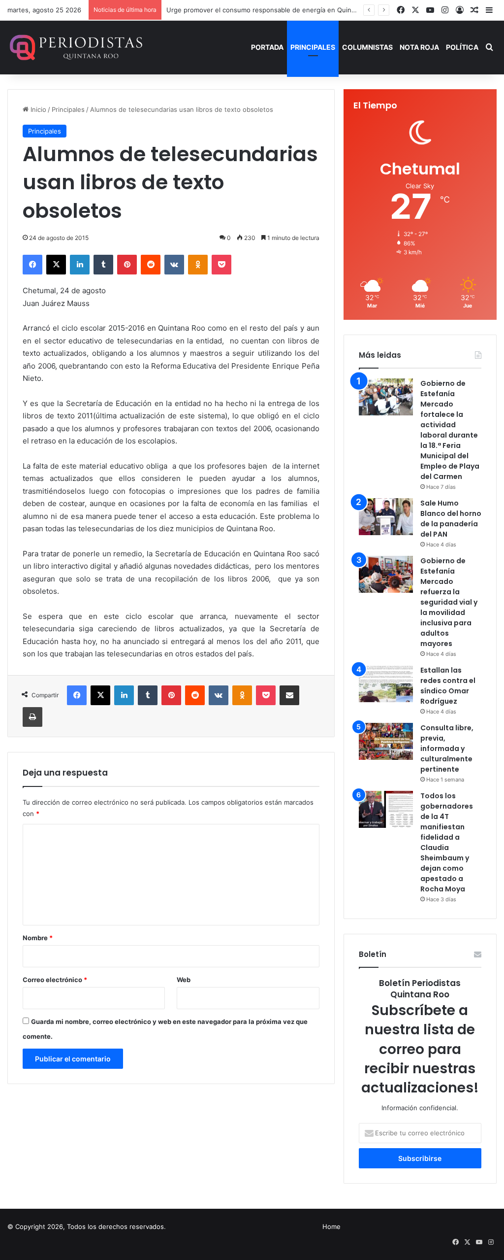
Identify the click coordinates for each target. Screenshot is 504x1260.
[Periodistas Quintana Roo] (75, 47)
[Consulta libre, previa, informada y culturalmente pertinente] (386, 741)
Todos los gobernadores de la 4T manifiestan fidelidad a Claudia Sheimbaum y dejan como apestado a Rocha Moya (446, 842)
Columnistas (367, 47)
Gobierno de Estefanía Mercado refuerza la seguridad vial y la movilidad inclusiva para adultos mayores (448, 602)
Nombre (38, 938)
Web (183, 980)
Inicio (37, 109)
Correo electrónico (55, 980)
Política (462, 47)
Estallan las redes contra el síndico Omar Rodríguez (447, 685)
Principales (312, 47)
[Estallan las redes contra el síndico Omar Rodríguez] (386, 683)
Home (331, 1226)
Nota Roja (419, 47)
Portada (267, 47)
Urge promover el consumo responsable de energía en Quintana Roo (272, 10)
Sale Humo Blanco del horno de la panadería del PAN (450, 518)
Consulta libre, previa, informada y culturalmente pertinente (446, 748)
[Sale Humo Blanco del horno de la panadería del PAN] (386, 516)
